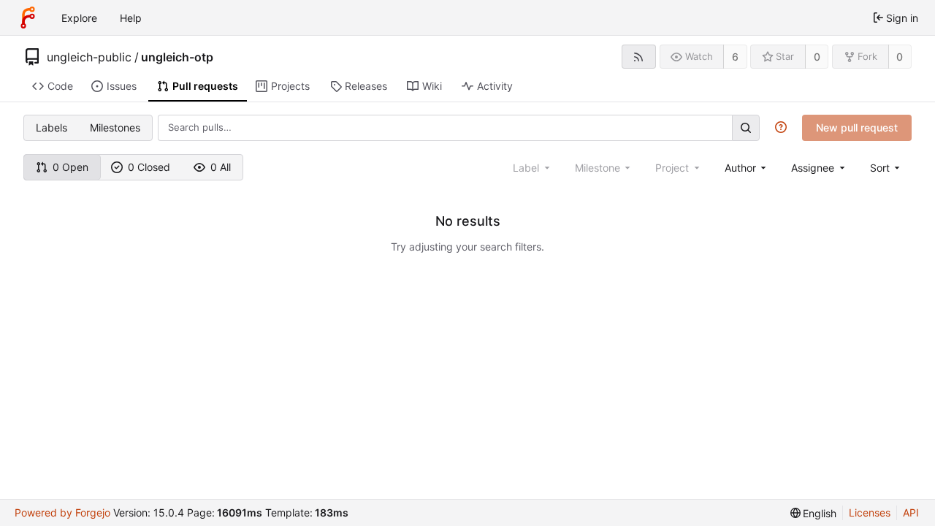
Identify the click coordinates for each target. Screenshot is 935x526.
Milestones (115, 127)
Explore (79, 18)
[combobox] (747, 167)
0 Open (70, 167)
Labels (51, 127)
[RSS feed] (639, 57)
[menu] (886, 167)
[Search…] (746, 127)
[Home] (27, 17)
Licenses (869, 512)
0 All (220, 167)
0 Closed (149, 167)
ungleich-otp (177, 57)
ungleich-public (89, 57)
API (911, 512)
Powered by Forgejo (62, 512)
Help (131, 18)
